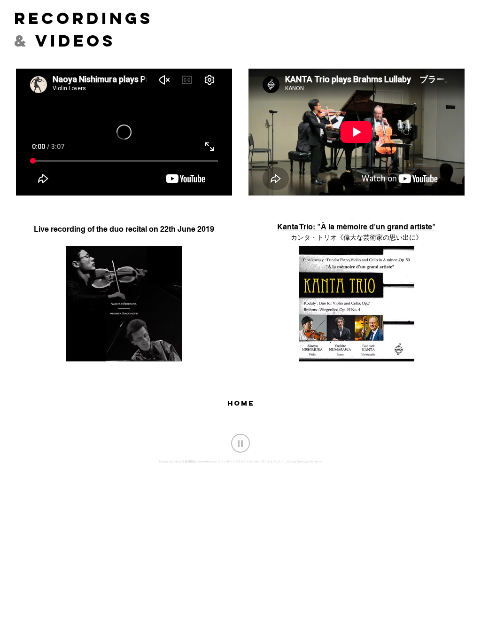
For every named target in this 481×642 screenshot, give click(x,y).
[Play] (240, 443)
